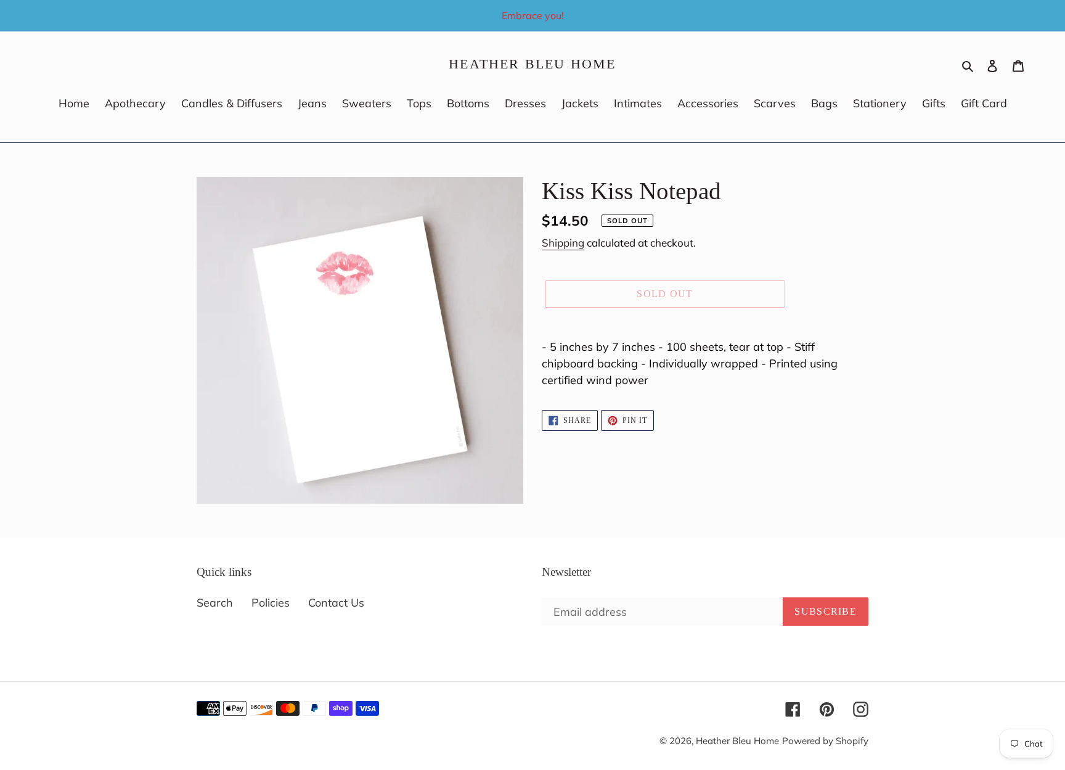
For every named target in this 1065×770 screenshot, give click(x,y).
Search (215, 603)
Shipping (563, 242)
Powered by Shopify (825, 741)
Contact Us (336, 603)
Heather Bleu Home (532, 64)
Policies (270, 603)
